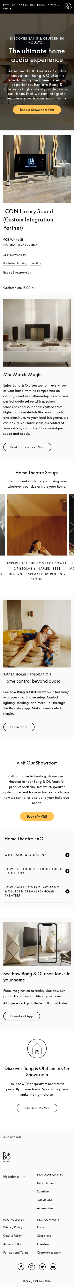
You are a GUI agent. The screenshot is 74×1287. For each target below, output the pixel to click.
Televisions (54, 1199)
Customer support (54, 1252)
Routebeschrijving (15, 263)
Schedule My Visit (40, 1109)
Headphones (54, 1183)
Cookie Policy (20, 1235)
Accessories (54, 1208)
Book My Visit (40, 817)
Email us (35, 263)
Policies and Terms (20, 1252)
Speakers (54, 1191)
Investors (54, 1244)
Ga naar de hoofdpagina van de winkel (31, 7)
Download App (25, 1017)
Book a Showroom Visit (40, 111)
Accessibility (20, 1244)
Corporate (54, 1235)
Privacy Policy (20, 1227)
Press (54, 1227)
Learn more (22, 728)
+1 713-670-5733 (14, 255)
